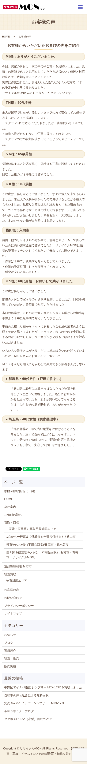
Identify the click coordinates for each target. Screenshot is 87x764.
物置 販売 (11, 658)
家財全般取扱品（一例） (20, 491)
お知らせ (10, 634)
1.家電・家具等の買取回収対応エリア (31, 528)
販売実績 (10, 666)
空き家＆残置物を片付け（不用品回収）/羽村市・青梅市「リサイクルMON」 (42, 555)
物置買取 (10, 574)
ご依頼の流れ (13, 514)
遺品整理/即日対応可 (18, 566)
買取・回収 (11, 522)
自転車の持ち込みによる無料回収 (26, 695)
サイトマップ (13, 613)
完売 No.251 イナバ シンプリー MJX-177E (34, 703)
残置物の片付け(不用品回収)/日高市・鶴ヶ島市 (37, 544)
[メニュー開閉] (80, 7)
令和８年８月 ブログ (19, 711)
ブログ (8, 642)
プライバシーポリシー (19, 605)
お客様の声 (11, 590)
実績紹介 (10, 650)
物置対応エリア (16, 580)
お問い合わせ (13, 598)
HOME (6, 36)
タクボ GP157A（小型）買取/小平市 (28, 719)
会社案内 (10, 507)
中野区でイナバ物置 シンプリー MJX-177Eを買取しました (43, 687)
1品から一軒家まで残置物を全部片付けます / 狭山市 (41, 536)
